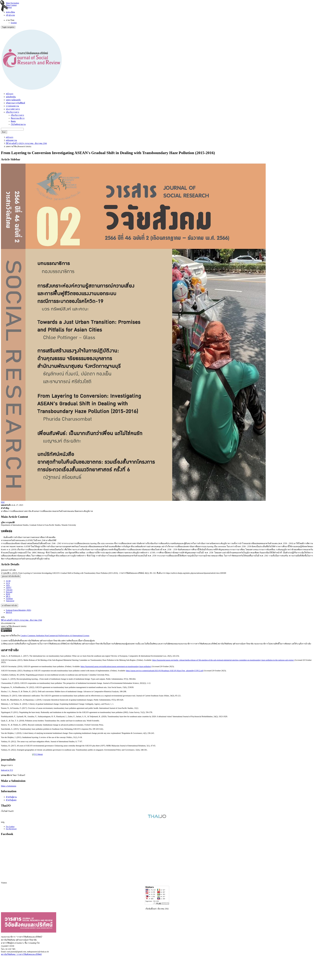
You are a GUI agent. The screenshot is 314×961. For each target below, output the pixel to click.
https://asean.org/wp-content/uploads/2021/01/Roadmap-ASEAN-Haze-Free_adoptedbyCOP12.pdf (164, 671)
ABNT (8, 587)
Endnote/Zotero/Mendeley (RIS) (18, 610)
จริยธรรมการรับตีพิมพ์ (15, 103)
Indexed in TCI (7, 770)
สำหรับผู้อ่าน (11, 797)
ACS (8, 583)
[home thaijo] (157, 817)
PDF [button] (3, 502)
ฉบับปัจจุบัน (11, 97)
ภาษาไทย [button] (10, 20)
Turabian (9, 599)
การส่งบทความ (12, 106)
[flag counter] (157, 904)
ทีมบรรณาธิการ (18, 118)
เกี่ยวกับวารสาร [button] (12, 112)
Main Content (11, 5)
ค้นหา (4, 132)
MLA (8, 596)
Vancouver (10, 601)
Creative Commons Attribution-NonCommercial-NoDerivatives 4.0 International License (54, 636)
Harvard (9, 592)
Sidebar (9, 7)
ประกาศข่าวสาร (13, 109)
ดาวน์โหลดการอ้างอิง (9, 605)
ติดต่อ (13, 121)
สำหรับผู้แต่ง (11, 800)
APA (8, 585)
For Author (10, 827)
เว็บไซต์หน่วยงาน (18, 124)
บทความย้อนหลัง (13, 100)
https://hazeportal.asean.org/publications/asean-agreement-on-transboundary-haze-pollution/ (116, 666)
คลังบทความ (11, 140)
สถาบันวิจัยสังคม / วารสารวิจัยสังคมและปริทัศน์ (21, 954)
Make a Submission (8, 786)
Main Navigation (12, 3)
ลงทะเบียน (10, 12)
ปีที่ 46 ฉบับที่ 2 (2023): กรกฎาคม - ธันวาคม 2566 (26, 143)
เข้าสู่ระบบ (10, 15)
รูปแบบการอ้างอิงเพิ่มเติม (11, 576)
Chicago (9, 590)
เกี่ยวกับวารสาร (17, 115)
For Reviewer (11, 829)
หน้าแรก (9, 94)
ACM (8, 581)
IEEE (8, 594)
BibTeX (9, 612)
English (14, 23)
